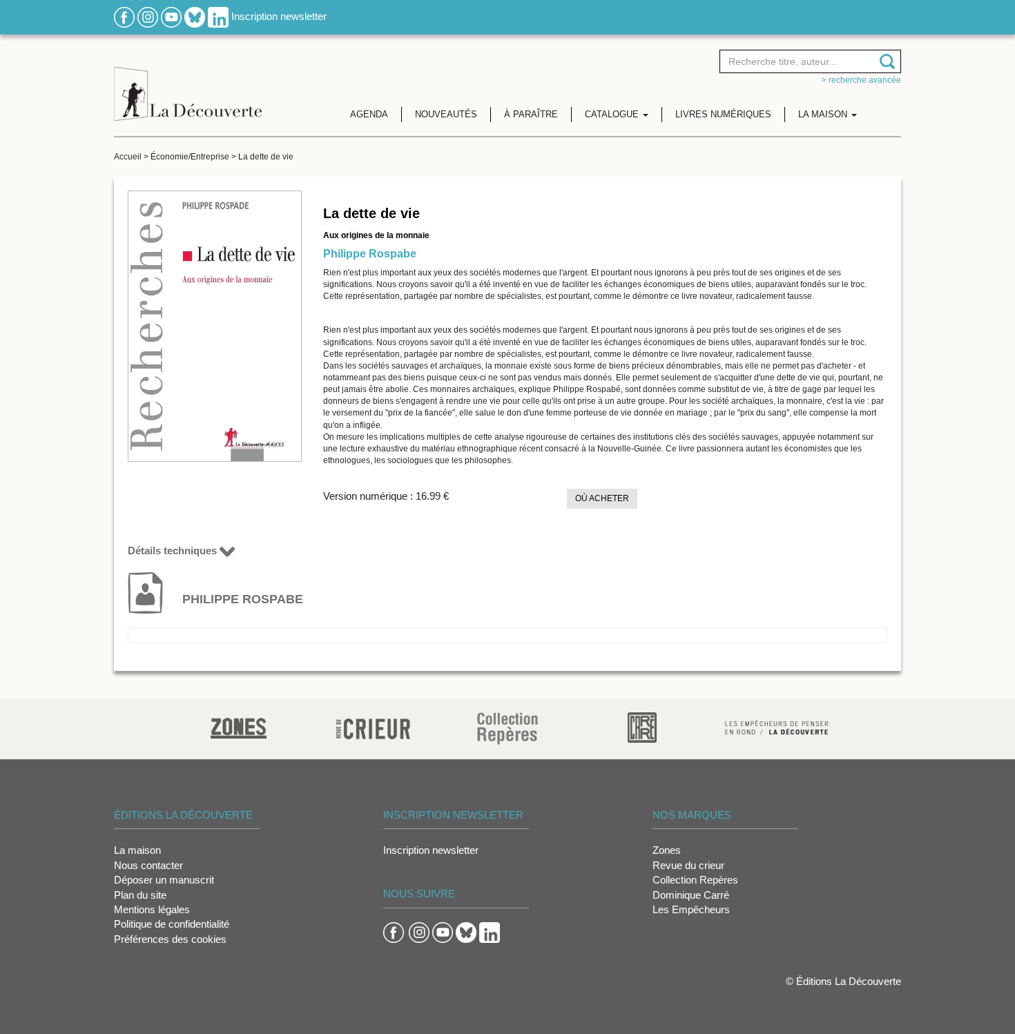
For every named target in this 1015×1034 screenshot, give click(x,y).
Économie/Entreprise (190, 157)
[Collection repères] (507, 728)
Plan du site (140, 895)
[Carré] (642, 726)
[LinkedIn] (218, 16)
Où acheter (602, 498)
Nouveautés (446, 114)
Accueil (128, 157)
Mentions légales (152, 909)
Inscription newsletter (279, 16)
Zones (666, 850)
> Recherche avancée (861, 80)
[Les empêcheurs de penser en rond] (777, 726)
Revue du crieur (688, 865)
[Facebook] (124, 16)
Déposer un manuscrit (164, 880)
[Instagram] (147, 16)
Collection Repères (695, 880)
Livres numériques (723, 114)
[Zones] (239, 726)
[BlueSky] (194, 16)
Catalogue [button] (613, 114)
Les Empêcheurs (691, 909)
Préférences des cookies (170, 939)
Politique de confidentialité (171, 924)
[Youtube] (171, 16)
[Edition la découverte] (188, 83)
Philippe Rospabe (369, 254)
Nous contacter (148, 865)
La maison (137, 850)
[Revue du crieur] (373, 726)
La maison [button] (824, 114)
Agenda (369, 114)
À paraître (531, 114)
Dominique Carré (690, 895)
